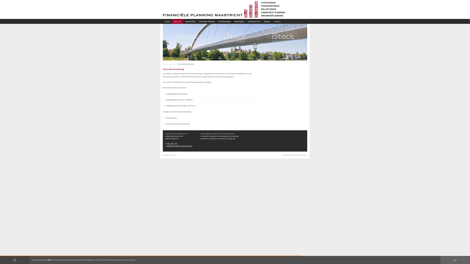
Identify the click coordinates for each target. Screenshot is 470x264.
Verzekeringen (224, 21)
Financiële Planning (207, 21)
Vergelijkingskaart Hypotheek (177, 94)
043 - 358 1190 (172, 144)
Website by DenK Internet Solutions (295, 155)
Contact (277, 21)
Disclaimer (166, 155)
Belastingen (239, 21)
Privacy (174, 155)
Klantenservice (254, 21)
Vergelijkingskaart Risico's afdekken (179, 100)
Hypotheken (190, 21)
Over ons (172, 64)
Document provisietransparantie (178, 124)
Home (165, 64)
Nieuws (267, 21)
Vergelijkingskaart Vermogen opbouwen (181, 105)
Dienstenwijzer (171, 118)
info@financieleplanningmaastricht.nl (179, 146)
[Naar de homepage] (224, 9)
